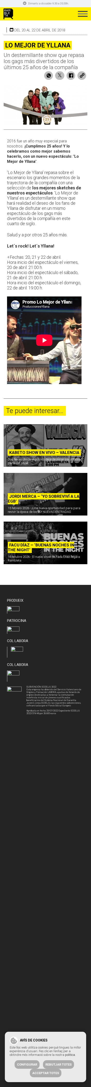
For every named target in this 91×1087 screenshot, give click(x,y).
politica (70, 1055)
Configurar (27, 1064)
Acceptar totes (45, 1073)
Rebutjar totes (58, 1064)
